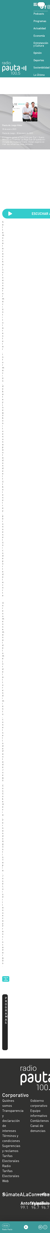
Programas (39, 21)
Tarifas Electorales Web (10, 1176)
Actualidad (39, 28)
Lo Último (39, 74)
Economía (39, 35)
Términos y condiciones (11, 1138)
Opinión (37, 52)
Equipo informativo (38, 1113)
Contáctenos (39, 1121)
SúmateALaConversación (17, 1194)
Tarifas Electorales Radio (10, 1161)
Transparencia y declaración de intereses (11, 1120)
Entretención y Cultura (40, 44)
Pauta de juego (6, 979)
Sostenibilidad (40, 67)
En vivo (6, 1225)
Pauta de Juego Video (12, 125)
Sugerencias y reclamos (11, 1148)
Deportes (38, 60)
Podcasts (38, 13)
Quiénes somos (8, 1103)
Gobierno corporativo (38, 1103)
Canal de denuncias (37, 1128)
